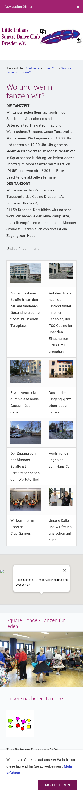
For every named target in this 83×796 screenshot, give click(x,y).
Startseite (32, 68)
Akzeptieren (57, 785)
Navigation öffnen (19, 6)
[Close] (64, 570)
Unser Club (50, 68)
